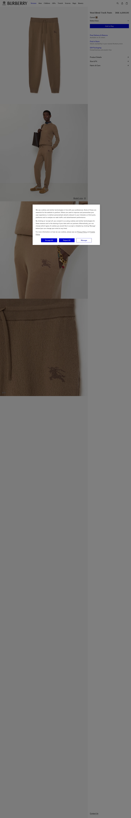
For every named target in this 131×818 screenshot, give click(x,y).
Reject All (66, 240)
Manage (84, 240)
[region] (66, 225)
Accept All (49, 240)
